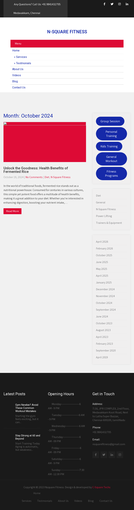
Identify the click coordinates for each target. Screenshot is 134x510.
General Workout (111, 159)
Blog (15, 81)
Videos (16, 75)
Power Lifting (104, 216)
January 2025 (104, 282)
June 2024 (102, 316)
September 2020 (106, 350)
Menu (18, 43)
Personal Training (111, 134)
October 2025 (104, 255)
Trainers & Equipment (109, 223)
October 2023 (104, 323)
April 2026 (102, 241)
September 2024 (106, 310)
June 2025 (102, 262)
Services (21, 57)
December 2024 (105, 289)
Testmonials (23, 63)
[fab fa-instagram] (119, 5)
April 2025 (102, 276)
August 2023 (103, 330)
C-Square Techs (101, 487)
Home (16, 50)
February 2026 (104, 248)
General (100, 202)
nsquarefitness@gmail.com (108, 442)
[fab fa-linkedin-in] (127, 5)
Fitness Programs (111, 173)
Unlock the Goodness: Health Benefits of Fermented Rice (35, 170)
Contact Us (18, 87)
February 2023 (104, 344)
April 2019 (102, 357)
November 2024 (105, 296)
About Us (17, 69)
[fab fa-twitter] (112, 5)
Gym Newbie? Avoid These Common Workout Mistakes (26, 408)
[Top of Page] (119, 502)
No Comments (34, 177)
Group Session (110, 121)
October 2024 (104, 303)
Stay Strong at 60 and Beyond (27, 437)
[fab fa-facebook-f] (104, 5)
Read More (12, 211)
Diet (46, 177)
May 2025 (101, 269)
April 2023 (102, 337)
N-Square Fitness (60, 177)
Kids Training (109, 146)
